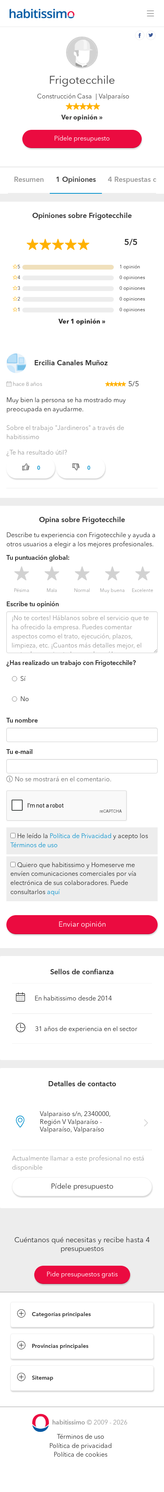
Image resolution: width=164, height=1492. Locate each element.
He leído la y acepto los (79, 841)
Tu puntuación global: (38, 558)
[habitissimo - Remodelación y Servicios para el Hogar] (40, 13)
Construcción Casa (64, 97)
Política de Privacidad (80, 836)
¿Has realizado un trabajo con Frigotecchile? (71, 663)
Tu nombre (22, 721)
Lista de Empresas (36, 1399)
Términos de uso (34, 845)
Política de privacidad (80, 1446)
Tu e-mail (19, 752)
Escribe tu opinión (32, 604)
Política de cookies (80, 1455)
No (24, 699)
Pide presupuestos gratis (82, 1275)
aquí (53, 892)
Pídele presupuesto (82, 139)
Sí (22, 679)
